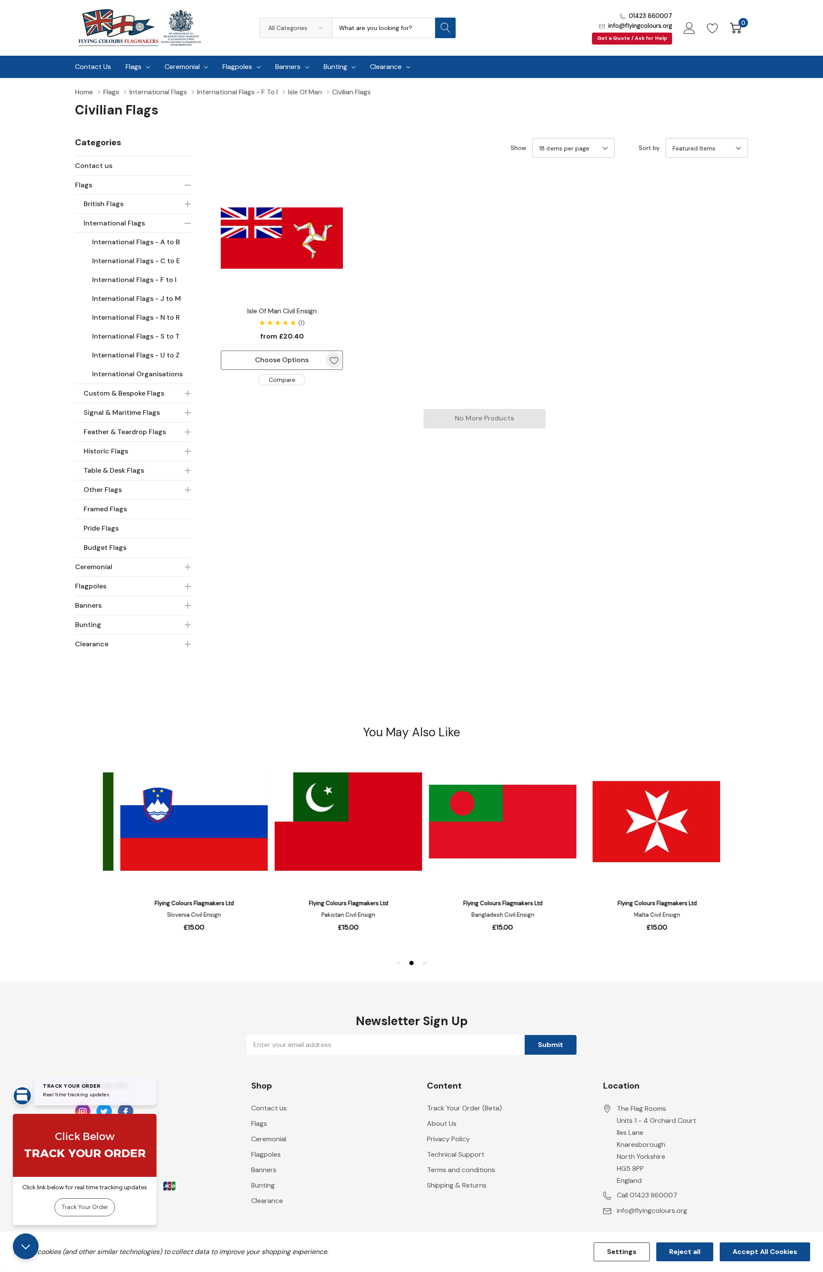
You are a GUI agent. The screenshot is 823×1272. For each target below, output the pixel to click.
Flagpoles (237, 66)
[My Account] (689, 28)
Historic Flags (106, 451)
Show (518, 148)
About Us (442, 1123)
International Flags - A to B (136, 241)
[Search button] (445, 28)
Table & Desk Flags (114, 470)
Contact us (93, 165)
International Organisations (137, 373)
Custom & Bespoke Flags (124, 393)
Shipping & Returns (457, 1185)
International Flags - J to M (136, 298)
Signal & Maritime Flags (122, 412)
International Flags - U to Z (136, 355)
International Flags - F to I (134, 279)
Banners (287, 66)
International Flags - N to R (136, 317)
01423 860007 (650, 16)
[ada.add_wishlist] (333, 360)
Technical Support (455, 1154)
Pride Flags (101, 528)
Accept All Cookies (765, 1251)
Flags (133, 66)
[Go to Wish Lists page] (712, 28)
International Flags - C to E (136, 260)
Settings (622, 1251)
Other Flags (103, 489)
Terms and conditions (461, 1169)
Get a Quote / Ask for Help (632, 38)
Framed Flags (105, 508)
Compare (282, 380)
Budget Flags (105, 547)
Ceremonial (182, 66)
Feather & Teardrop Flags (125, 431)
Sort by (649, 148)
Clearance (386, 66)
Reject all (684, 1251)
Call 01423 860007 (647, 1195)
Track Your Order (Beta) (464, 1108)
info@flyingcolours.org (640, 26)
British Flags (103, 203)
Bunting (335, 66)
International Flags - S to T (136, 336)
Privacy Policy (448, 1138)
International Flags (114, 223)
